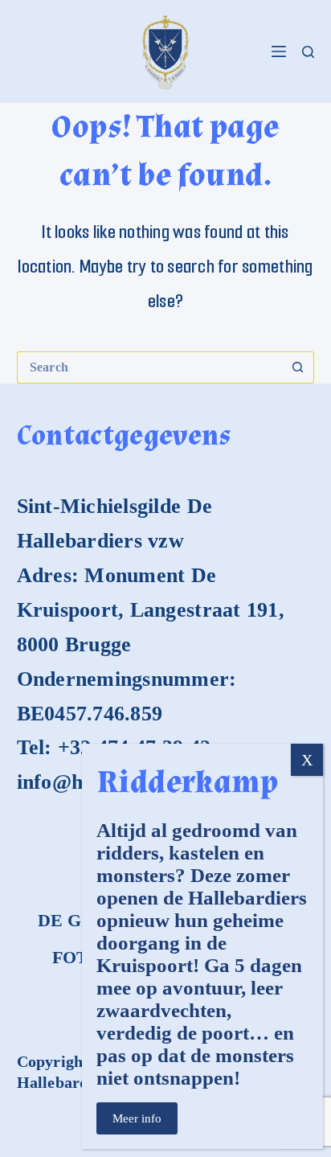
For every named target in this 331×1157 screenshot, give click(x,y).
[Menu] (279, 51)
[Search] (308, 52)
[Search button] (298, 367)
